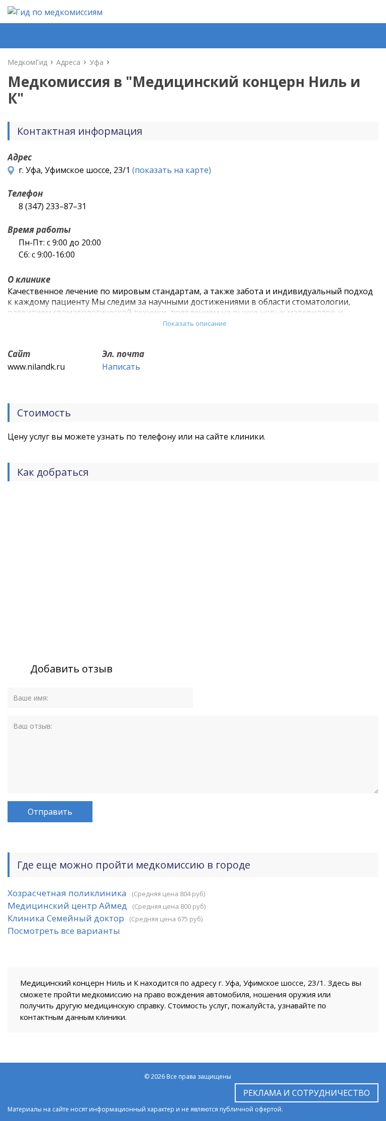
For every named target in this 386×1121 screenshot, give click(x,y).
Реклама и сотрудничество (306, 1092)
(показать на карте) (171, 170)
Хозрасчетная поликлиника (67, 893)
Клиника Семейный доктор (66, 918)
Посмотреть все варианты (64, 930)
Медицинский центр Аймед (67, 905)
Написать (121, 366)
